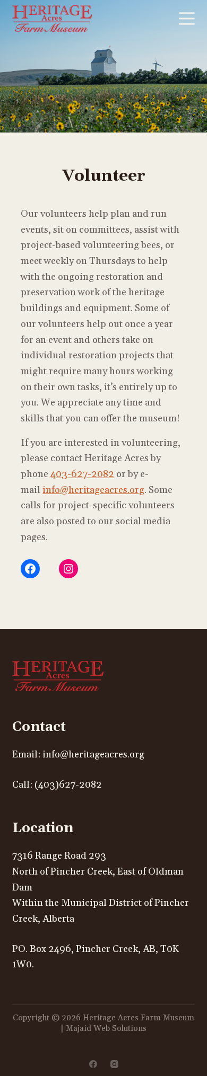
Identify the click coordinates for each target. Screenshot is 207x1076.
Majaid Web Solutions (106, 1029)
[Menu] (187, 19)
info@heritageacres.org (93, 490)
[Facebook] (93, 1064)
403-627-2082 (82, 474)
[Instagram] (114, 1064)
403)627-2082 (70, 785)
